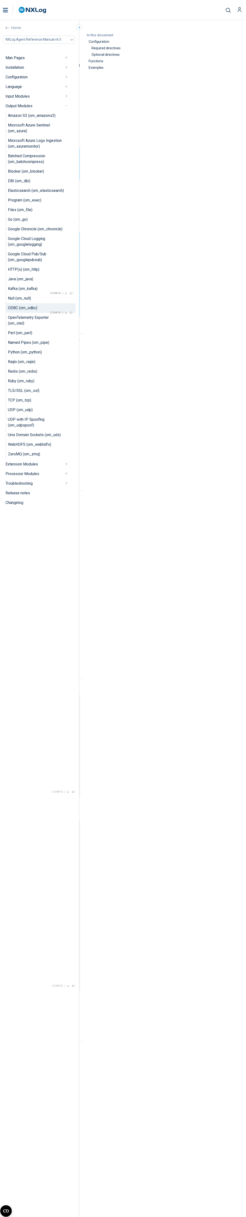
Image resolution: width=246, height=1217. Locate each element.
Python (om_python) (25, 352)
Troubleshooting (19, 483)
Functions (96, 61)
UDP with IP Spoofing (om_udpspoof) (26, 422)
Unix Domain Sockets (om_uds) (34, 435)
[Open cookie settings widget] (6, 1211)
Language (14, 86)
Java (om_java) (20, 279)
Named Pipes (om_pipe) (28, 342)
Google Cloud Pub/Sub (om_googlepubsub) (27, 257)
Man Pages (15, 58)
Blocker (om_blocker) (26, 171)
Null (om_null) (19, 298)
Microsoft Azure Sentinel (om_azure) (29, 128)
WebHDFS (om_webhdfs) (29, 444)
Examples (96, 67)
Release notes (18, 493)
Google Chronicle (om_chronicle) (35, 229)
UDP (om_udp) (20, 410)
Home (16, 27)
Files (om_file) (20, 209)
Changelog (14, 502)
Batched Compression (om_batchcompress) (26, 159)
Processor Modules (22, 473)
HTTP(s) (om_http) (23, 269)
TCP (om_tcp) (19, 400)
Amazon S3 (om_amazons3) (31, 115)
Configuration (17, 77)
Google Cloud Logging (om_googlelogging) (26, 241)
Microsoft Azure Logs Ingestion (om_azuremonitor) (35, 143)
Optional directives (106, 54)
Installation (15, 67)
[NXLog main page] (32, 10)
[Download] (66, 293)
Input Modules (18, 96)
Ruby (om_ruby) (21, 381)
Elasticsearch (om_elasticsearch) (36, 190)
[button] (10, 10)
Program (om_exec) (24, 200)
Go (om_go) (18, 219)
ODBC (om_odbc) (22, 308)
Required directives (106, 48)
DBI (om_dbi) (19, 181)
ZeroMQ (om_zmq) (24, 454)
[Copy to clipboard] (71, 293)
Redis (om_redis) (22, 371)
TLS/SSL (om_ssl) (23, 390)
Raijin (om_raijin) (21, 361)
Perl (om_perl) (20, 333)
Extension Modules (22, 464)
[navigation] (68, 58)
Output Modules (19, 106)
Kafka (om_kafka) (22, 288)
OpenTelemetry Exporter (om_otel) (28, 320)
